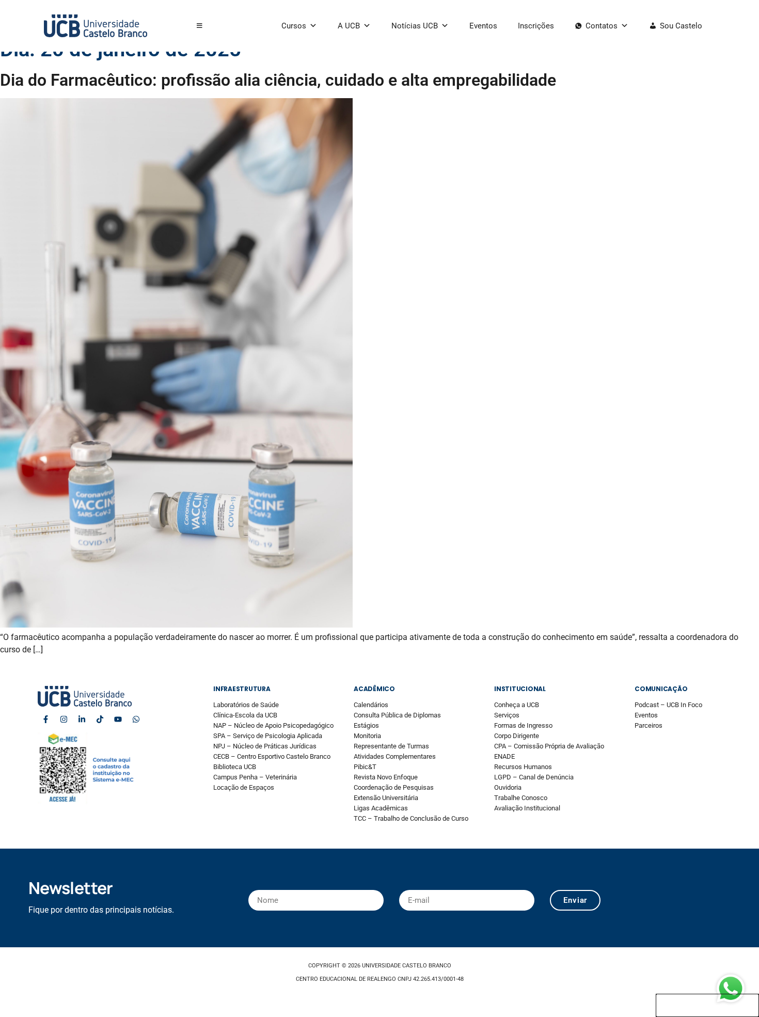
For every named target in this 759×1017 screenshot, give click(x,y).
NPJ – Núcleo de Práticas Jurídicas (265, 746)
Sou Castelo (681, 25)
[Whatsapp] (136, 719)
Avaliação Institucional (527, 808)
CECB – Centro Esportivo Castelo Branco (271, 756)
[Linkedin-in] (81, 719)
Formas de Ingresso (523, 725)
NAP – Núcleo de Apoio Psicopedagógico (273, 725)
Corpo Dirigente (516, 736)
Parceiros (648, 725)
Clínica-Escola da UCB (245, 715)
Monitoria (367, 736)
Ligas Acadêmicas (381, 808)
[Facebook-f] (45, 719)
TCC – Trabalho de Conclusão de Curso (411, 818)
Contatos (602, 25)
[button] (199, 25)
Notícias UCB (414, 25)
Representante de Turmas (391, 746)
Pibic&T (365, 767)
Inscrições (536, 25)
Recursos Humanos (523, 767)
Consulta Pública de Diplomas (397, 715)
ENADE (504, 756)
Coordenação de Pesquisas (394, 787)
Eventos (483, 25)
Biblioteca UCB (234, 767)
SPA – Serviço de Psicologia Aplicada (267, 736)
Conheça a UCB (516, 705)
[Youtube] (117, 719)
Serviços (506, 715)
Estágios (366, 725)
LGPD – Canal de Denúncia (534, 777)
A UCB (349, 25)
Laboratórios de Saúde (246, 705)
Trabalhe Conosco (520, 798)
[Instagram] (63, 719)
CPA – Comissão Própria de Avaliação (549, 746)
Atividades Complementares (395, 756)
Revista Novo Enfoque (386, 777)
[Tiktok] (99, 719)
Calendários (371, 705)
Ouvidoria (507, 787)
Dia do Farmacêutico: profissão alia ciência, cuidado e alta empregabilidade (278, 80)
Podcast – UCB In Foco (668, 705)
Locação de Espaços (243, 787)
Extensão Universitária (386, 798)
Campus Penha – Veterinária (255, 777)
